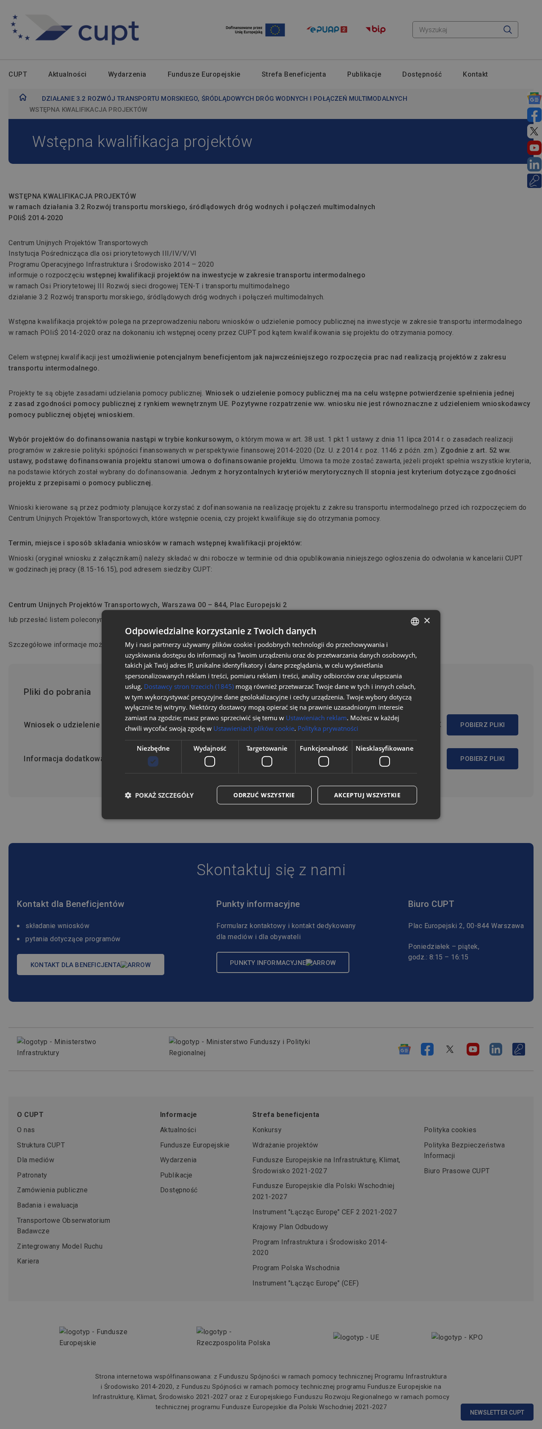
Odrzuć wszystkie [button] (264, 795)
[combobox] (415, 621)
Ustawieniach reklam (316, 717)
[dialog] (271, 714)
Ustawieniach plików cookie (253, 728)
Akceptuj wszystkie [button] (367, 795)
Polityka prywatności (328, 728)
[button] (159, 795)
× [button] (426, 621)
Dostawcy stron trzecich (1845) (189, 686)
